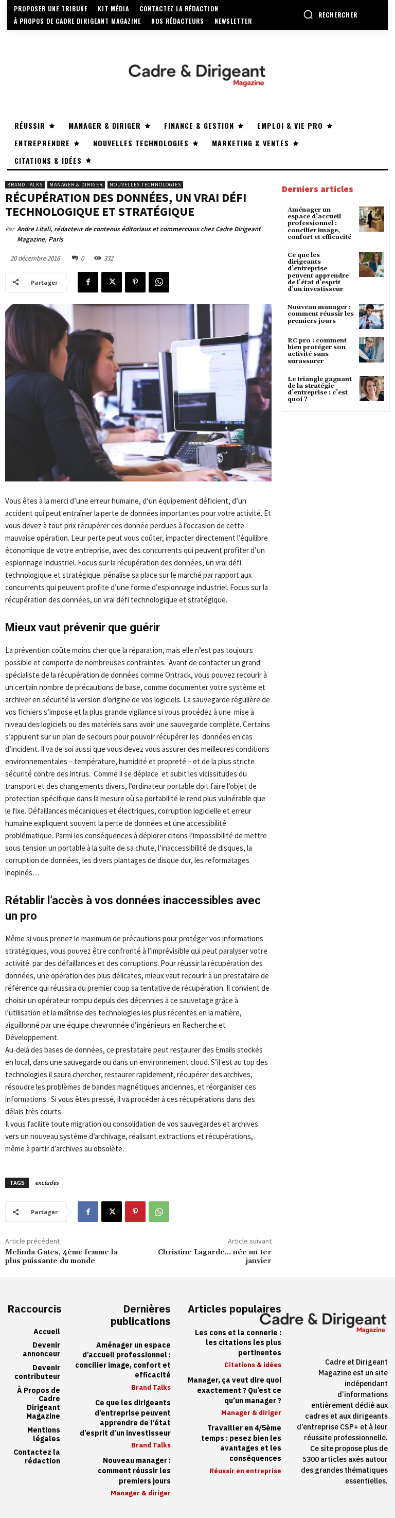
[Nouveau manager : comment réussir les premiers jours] (371, 316)
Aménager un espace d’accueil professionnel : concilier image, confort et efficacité (319, 223)
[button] (330, 14)
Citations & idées (252, 1364)
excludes (47, 1182)
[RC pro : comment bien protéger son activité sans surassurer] (371, 350)
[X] (111, 282)
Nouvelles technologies (145, 184)
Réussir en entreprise (245, 1471)
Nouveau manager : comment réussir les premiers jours (321, 313)
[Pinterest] (135, 282)
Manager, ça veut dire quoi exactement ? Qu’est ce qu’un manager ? (234, 1390)
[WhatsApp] (159, 282)
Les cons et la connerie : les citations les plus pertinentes (238, 1342)
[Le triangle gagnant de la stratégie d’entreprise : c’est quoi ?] (371, 388)
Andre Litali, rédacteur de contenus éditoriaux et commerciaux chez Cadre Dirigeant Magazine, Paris (139, 234)
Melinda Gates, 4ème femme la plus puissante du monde (61, 1257)
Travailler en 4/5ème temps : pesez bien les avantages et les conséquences (241, 1443)
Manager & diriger (76, 184)
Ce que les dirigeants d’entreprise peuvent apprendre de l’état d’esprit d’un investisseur (318, 272)
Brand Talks (25, 184)
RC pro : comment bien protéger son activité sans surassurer (317, 351)
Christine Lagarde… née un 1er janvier (215, 1257)
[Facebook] (88, 282)
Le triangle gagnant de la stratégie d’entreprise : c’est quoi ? (320, 389)
